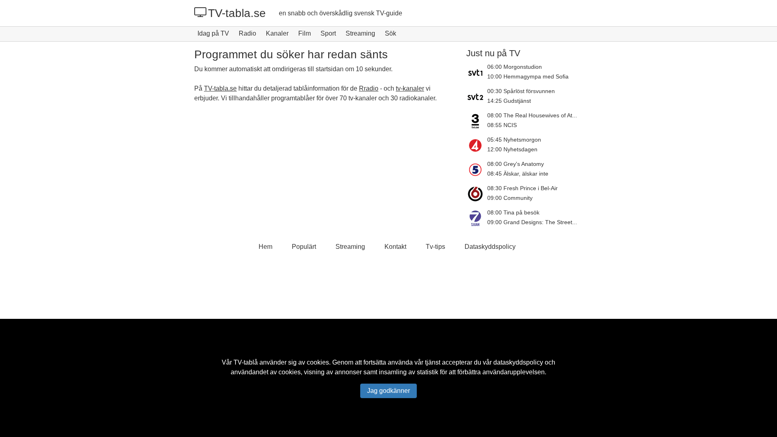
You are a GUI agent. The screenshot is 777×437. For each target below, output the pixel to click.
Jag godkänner (388, 390)
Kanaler (277, 33)
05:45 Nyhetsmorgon (514, 139)
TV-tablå (246, 362)
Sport (328, 33)
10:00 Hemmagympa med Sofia (528, 76)
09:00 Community (510, 198)
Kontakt (395, 246)
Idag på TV (213, 33)
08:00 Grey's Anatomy (515, 164)
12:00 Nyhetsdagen (512, 149)
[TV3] (476, 121)
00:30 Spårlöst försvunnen (521, 91)
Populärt (304, 246)
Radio (247, 33)
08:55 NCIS (502, 125)
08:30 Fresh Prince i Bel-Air (522, 188)
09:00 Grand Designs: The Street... (532, 222)
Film (304, 33)
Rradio (368, 88)
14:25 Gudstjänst (509, 101)
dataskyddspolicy (518, 362)
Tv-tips (435, 246)
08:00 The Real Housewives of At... (532, 115)
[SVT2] (476, 96)
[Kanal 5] (476, 169)
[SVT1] (476, 72)
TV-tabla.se (237, 13)
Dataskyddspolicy (490, 246)
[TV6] (476, 193)
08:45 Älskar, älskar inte (517, 173)
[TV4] (476, 145)
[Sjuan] (476, 218)
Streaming (360, 33)
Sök (390, 33)
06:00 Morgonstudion (514, 67)
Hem (265, 246)
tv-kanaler (410, 88)
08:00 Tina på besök (513, 212)
